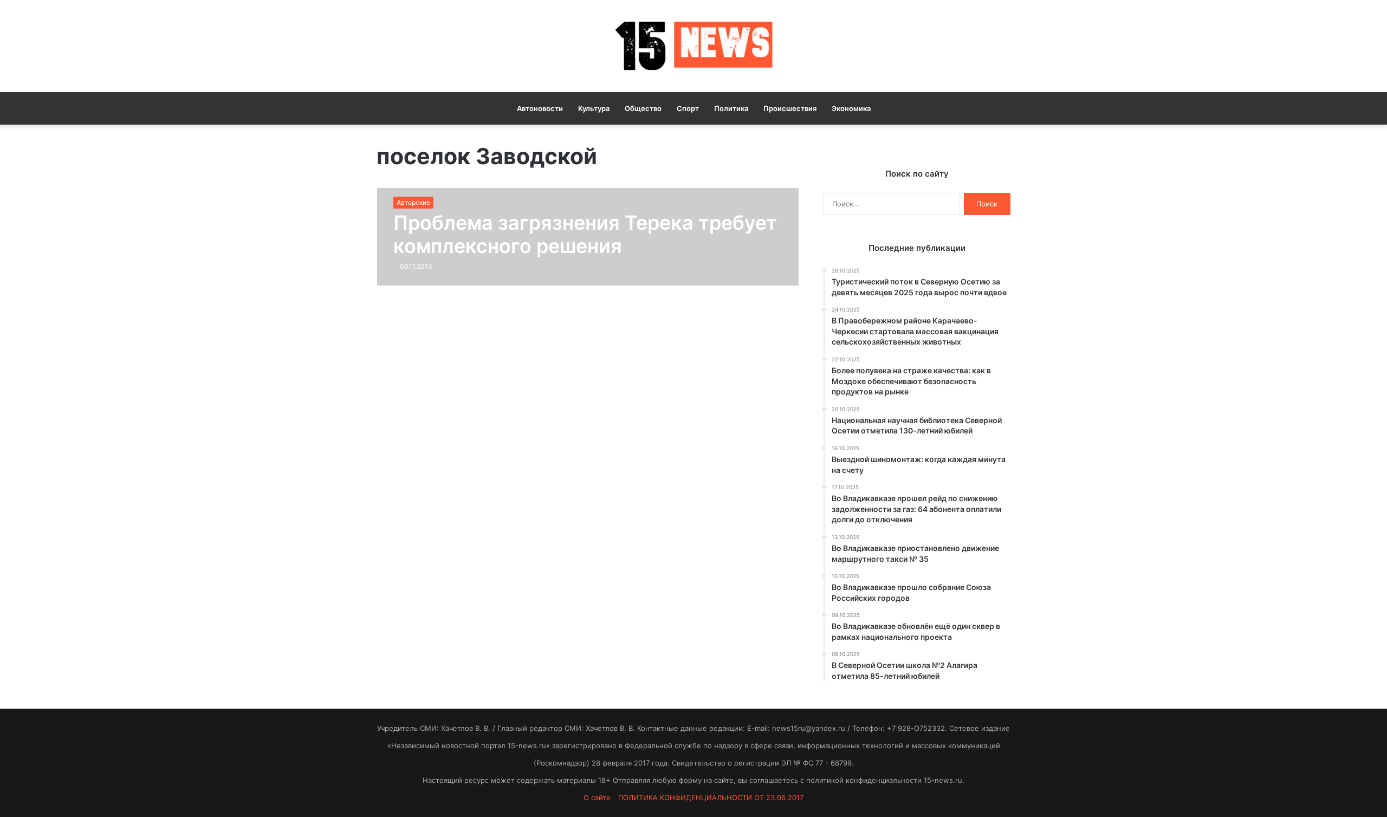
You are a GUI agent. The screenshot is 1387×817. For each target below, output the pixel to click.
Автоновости (540, 108)
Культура (594, 108)
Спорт (688, 108)
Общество (643, 108)
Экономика (851, 108)
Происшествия (789, 108)
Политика (731, 108)
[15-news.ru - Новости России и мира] (693, 46)
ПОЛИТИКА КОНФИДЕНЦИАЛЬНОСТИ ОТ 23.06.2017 (710, 797)
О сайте (597, 797)
